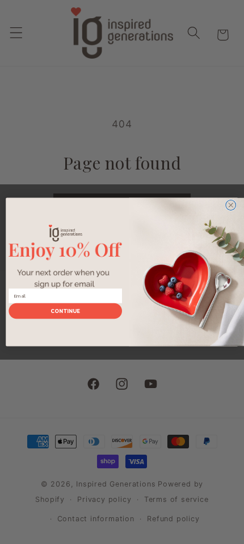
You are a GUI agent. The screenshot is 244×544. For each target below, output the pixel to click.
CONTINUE (66, 311)
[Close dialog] (231, 205)
